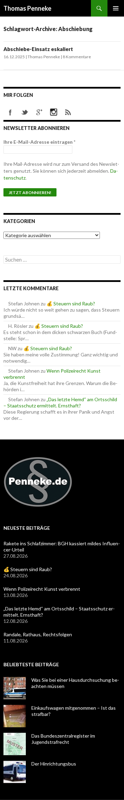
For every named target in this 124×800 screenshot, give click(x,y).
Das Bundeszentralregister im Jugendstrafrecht (63, 739)
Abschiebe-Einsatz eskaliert (38, 49)
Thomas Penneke (27, 8)
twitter (25, 112)
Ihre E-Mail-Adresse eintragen (39, 142)
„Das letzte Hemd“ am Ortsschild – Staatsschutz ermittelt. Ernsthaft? (60, 402)
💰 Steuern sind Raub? (70, 303)
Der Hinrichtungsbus (53, 764)
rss (68, 112)
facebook (10, 112)
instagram (54, 112)
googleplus (39, 112)
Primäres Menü (115, 8)
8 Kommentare (77, 56)
